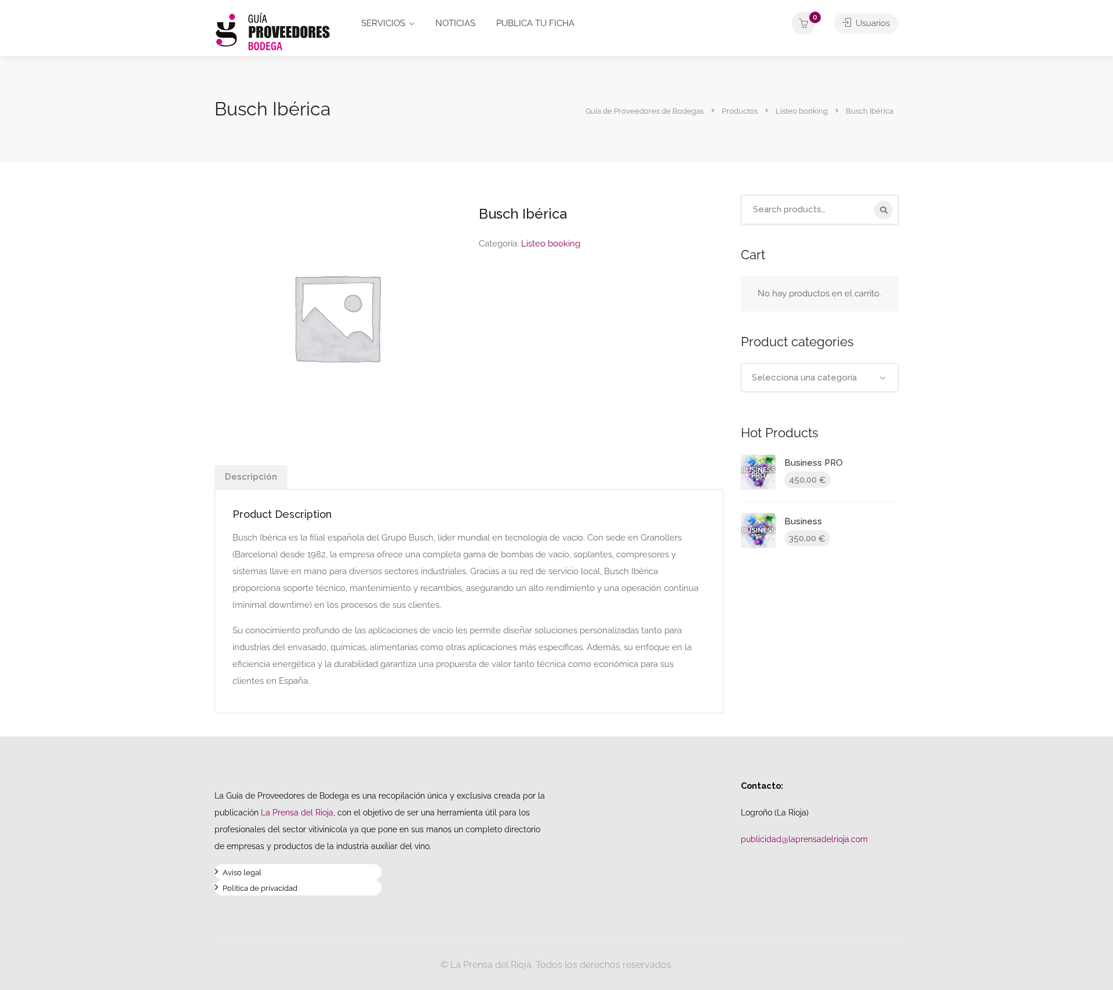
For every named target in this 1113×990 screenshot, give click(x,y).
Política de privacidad (260, 889)
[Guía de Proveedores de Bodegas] (272, 31)
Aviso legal (242, 874)
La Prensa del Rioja (297, 812)
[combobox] (820, 377)
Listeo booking (550, 243)
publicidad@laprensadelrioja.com (804, 839)
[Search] (883, 210)
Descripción (251, 477)
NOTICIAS (455, 23)
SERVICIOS (383, 23)
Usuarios (871, 23)
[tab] (251, 477)
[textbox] (820, 377)
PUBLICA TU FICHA (535, 23)
